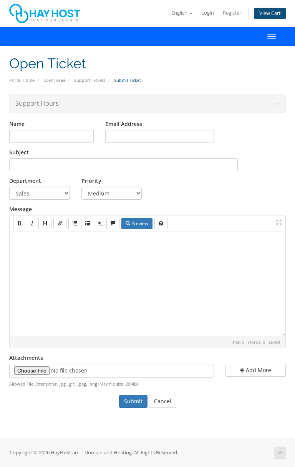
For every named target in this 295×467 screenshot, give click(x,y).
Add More (257, 370)
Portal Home (22, 80)
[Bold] (19, 223)
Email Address (123, 124)
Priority (91, 180)
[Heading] (44, 223)
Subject (19, 152)
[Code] (100, 223)
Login (207, 13)
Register (232, 13)
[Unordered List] (74, 223)
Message (20, 209)
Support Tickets (89, 80)
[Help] (160, 223)
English (180, 13)
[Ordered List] (87, 223)
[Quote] (112, 223)
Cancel (162, 401)
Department (25, 180)
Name (17, 124)
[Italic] (32, 223)
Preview (139, 223)
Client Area (54, 80)
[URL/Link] (59, 223)
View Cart (270, 13)
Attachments (26, 357)
